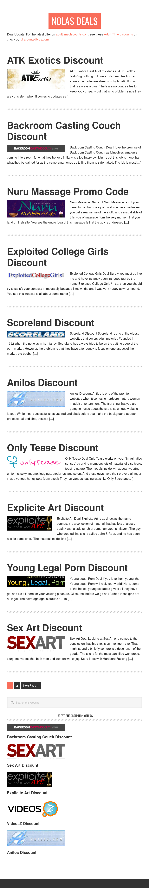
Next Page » (30, 686)
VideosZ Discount (23, 823)
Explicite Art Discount (55, 507)
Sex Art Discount (44, 627)
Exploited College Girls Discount (57, 256)
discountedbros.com (35, 39)
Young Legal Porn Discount (67, 567)
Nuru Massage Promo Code (68, 191)
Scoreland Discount (50, 322)
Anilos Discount (42, 382)
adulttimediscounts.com (72, 34)
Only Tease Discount (52, 447)
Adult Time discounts (118, 34)
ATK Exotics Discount (55, 59)
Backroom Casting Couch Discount (64, 130)
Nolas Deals (75, 21)
